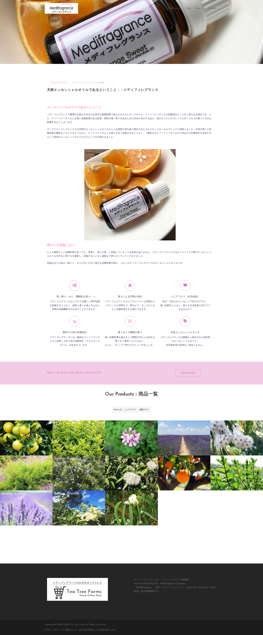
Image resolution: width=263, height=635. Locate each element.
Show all (117, 409)
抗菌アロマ (144, 409)
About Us (199, 8)
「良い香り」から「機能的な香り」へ (74, 297)
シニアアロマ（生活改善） (185, 297)
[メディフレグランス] (61, 8)
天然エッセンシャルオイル (185, 332)
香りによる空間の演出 (130, 297)
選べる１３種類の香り (130, 332)
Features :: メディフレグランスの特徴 (77, 83)
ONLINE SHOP (188, 373)
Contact (212, 8)
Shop (188, 8)
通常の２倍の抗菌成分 (75, 332)
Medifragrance (175, 8)
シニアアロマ (130, 409)
